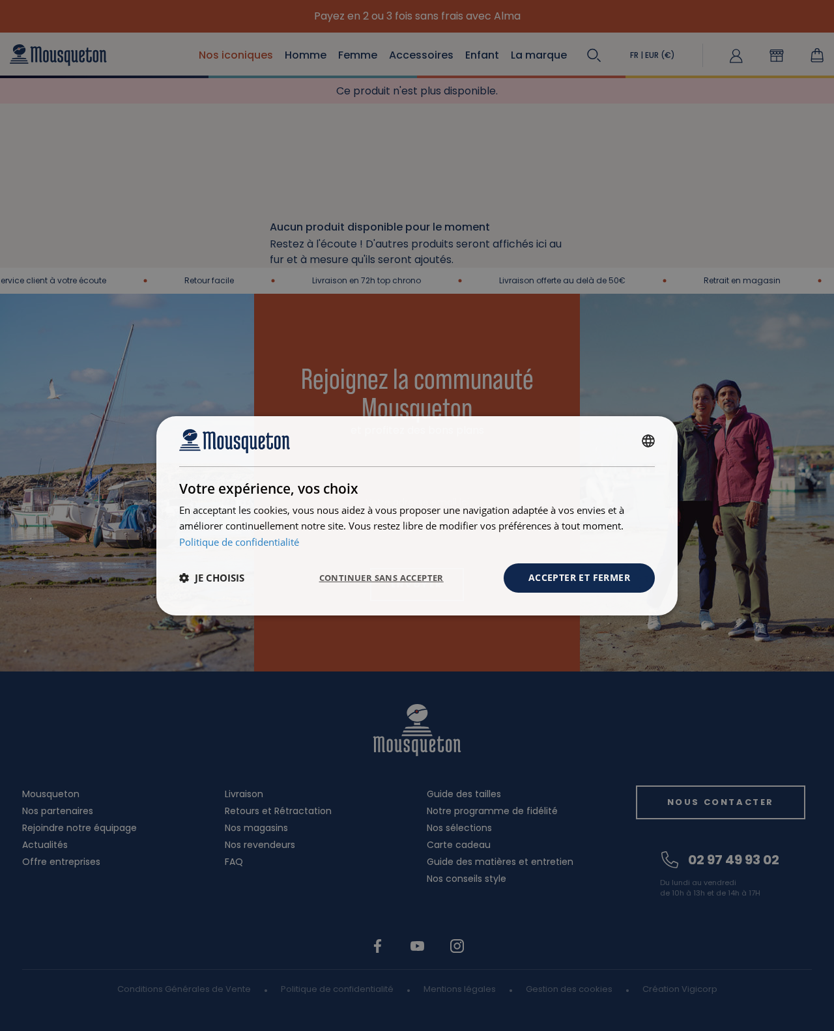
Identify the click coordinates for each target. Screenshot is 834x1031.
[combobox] (648, 440)
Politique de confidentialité (239, 541)
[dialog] (417, 515)
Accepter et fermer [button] (579, 577)
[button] (211, 578)
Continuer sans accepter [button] (381, 578)
